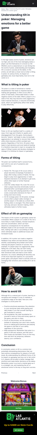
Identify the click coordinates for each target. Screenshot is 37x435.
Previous (4, 373)
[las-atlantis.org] (8, 3)
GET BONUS (18, 430)
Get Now (18, 408)
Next (34, 373)
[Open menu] (33, 3)
